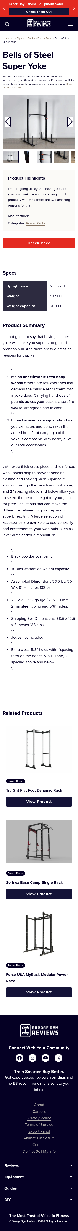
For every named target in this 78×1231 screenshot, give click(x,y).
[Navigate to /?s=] (7, 24)
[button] (4, 8)
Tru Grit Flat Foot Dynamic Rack (34, 790)
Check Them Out (39, 11)
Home (6, 38)
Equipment (14, 1177)
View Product (39, 801)
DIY (7, 1200)
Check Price (39, 243)
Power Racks (45, 38)
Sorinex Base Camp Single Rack (34, 882)
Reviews (11, 1165)
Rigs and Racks (26, 38)
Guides (10, 1188)
